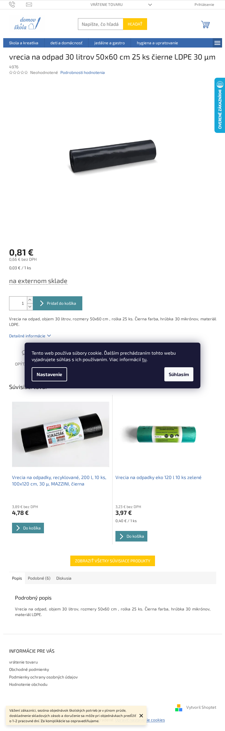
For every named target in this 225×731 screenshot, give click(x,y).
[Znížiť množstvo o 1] (30, 306)
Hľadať (135, 23)
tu (144, 359)
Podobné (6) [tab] (39, 578)
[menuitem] (23, 43)
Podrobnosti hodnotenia (82, 72)
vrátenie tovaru (107, 4)
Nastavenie (49, 374)
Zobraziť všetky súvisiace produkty (112, 560)
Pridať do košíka (61, 303)
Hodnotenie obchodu (28, 684)
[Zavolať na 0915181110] (17, 4)
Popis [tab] (17, 578)
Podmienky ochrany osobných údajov (43, 676)
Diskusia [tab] (63, 578)
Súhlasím (179, 374)
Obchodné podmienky (29, 669)
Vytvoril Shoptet (201, 707)
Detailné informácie (27, 335)
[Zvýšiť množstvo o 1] (30, 300)
